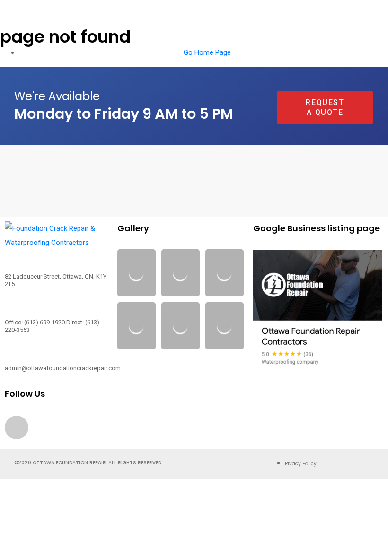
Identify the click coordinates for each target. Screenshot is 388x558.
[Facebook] (16, 427)
